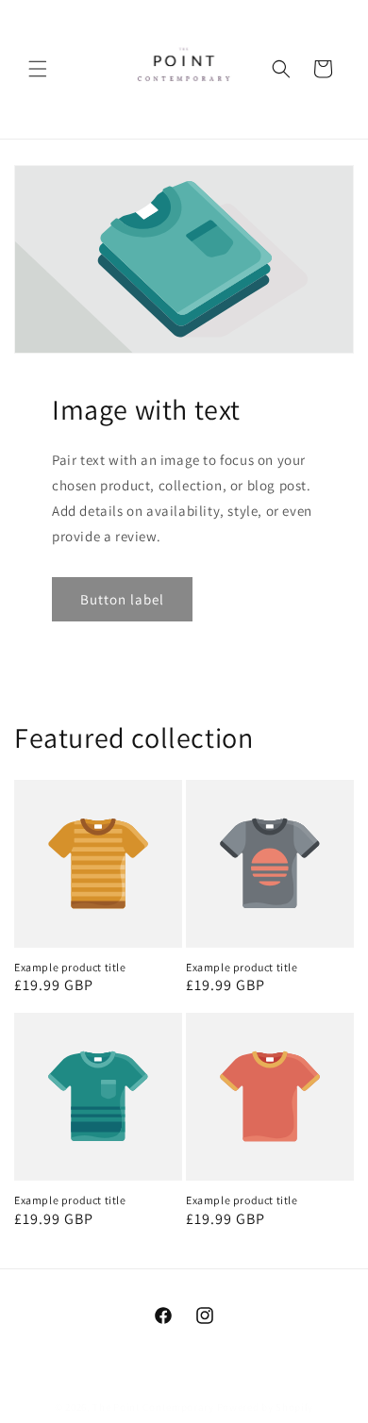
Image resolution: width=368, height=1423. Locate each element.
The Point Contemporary (154, 1407)
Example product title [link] (70, 967)
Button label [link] (122, 598)
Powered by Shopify (265, 1407)
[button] (38, 69)
